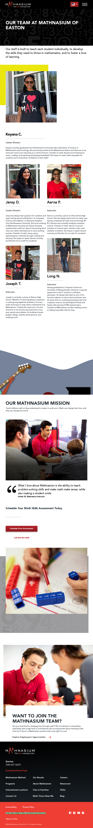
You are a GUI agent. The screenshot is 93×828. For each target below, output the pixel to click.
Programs (10, 784)
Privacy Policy (28, 807)
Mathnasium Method (16, 778)
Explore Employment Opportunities (29, 737)
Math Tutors (43, 796)
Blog (62, 796)
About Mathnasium (42, 784)
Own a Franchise (41, 790)
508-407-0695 (13, 765)
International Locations (17, 790)
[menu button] (74, 4)
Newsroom (65, 784)
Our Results (38, 778)
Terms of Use (11, 819)
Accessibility (11, 807)
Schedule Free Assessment (21, 529)
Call (21, 538)
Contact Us (11, 796)
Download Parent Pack (16, 771)
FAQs (62, 790)
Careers (63, 778)
